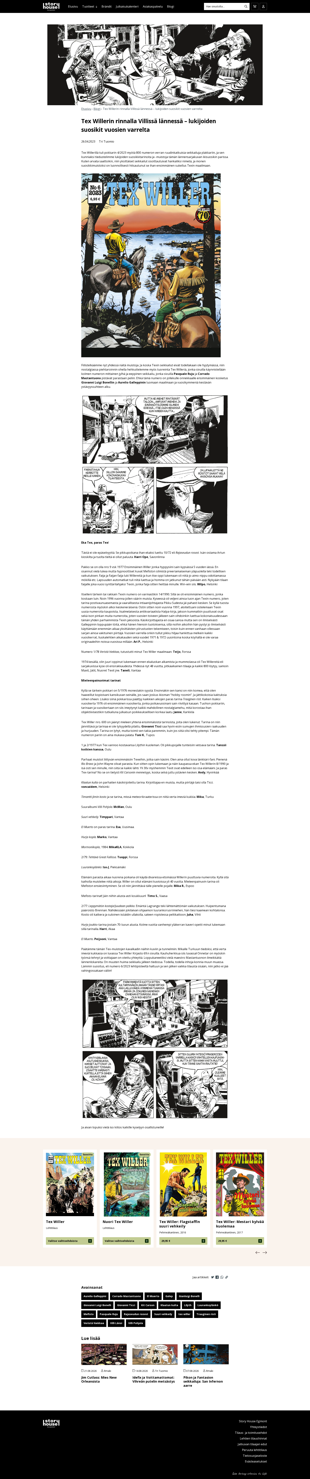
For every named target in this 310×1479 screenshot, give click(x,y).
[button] (257, 1252)
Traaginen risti (206, 1314)
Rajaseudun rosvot (136, 1314)
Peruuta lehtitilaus (254, 1450)
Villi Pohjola (135, 1323)
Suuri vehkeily (163, 1314)
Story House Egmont (253, 1421)
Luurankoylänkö (208, 1305)
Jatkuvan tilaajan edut (252, 1444)
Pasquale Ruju (109, 1314)
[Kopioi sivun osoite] (226, 1277)
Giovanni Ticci (126, 1305)
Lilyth (187, 1305)
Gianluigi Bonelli (189, 1296)
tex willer (184, 1314)
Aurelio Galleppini (95, 1296)
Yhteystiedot (258, 1427)
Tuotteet (88, 6)
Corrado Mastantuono (126, 1296)
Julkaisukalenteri (127, 6)
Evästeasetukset (256, 1461)
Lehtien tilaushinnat (253, 1438)
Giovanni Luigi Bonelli (97, 1305)
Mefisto (89, 1314)
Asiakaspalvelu (153, 6)
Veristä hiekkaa (94, 1323)
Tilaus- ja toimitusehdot (251, 1433)
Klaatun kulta (169, 1305)
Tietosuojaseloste (255, 1456)
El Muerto (153, 1296)
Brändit (107, 6)
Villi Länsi (116, 1323)
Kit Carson (147, 1305)
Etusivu (73, 6)
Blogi (170, 6)
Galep (169, 1296)
